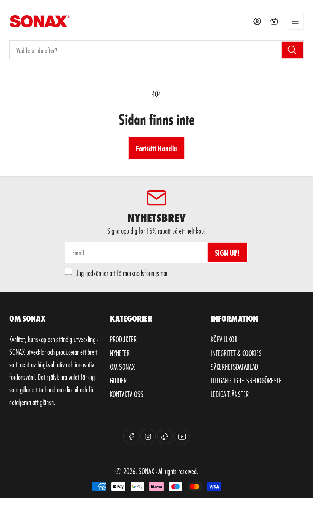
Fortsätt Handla (156, 148)
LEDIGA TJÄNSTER (230, 394)
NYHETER (120, 353)
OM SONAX (122, 366)
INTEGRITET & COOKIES (236, 353)
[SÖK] (292, 50)
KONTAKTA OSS (127, 394)
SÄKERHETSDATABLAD (234, 366)
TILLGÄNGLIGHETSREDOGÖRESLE (246, 380)
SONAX (146, 471)
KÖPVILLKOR (224, 339)
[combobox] (156, 49)
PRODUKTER (123, 339)
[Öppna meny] (295, 21)
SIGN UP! (227, 252)
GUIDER (118, 380)
